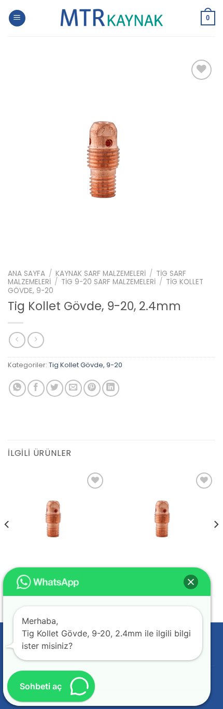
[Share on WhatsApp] (17, 388)
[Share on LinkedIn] (110, 388)
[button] (191, 582)
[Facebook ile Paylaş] (36, 388)
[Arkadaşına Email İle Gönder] (73, 388)
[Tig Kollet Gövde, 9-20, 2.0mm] (166, 519)
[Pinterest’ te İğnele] (92, 388)
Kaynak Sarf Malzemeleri (100, 274)
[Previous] (7, 545)
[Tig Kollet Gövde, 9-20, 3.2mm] (57, 519)
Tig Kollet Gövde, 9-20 (85, 364)
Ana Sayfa (26, 274)
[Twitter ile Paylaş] (54, 388)
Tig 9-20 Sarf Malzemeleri (108, 282)
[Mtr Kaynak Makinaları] (111, 18)
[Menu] (17, 18)
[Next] (216, 545)
